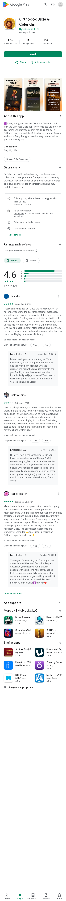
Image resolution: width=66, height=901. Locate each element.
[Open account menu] (60, 4)
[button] (33, 44)
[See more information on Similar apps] (60, 643)
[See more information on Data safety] (60, 167)
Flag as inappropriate (18, 687)
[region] (33, 41)
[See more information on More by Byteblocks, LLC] (60, 610)
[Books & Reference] (17, 159)
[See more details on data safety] (14, 235)
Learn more (19, 213)
